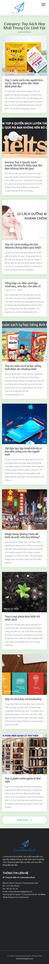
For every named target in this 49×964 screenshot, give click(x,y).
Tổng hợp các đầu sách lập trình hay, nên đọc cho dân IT (23, 284)
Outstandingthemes (24, 958)
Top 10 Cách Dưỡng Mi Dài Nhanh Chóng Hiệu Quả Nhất (23, 246)
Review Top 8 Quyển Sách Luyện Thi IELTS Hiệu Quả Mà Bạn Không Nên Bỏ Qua (23, 165)
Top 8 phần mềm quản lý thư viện (23, 780)
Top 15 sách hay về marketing (23, 699)
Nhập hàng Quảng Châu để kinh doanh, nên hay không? (22, 535)
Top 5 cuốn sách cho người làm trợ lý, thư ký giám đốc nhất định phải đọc (24, 83)
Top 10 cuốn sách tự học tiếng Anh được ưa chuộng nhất (23, 367)
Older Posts (23, 820)
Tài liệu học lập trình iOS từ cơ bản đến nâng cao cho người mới (23, 451)
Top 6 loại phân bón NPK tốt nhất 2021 (22, 618)
